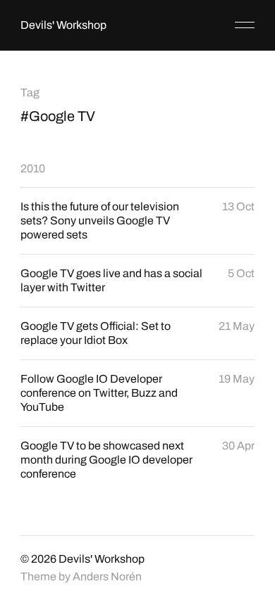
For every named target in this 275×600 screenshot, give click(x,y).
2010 (32, 168)
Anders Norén (107, 576)
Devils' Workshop (63, 25)
